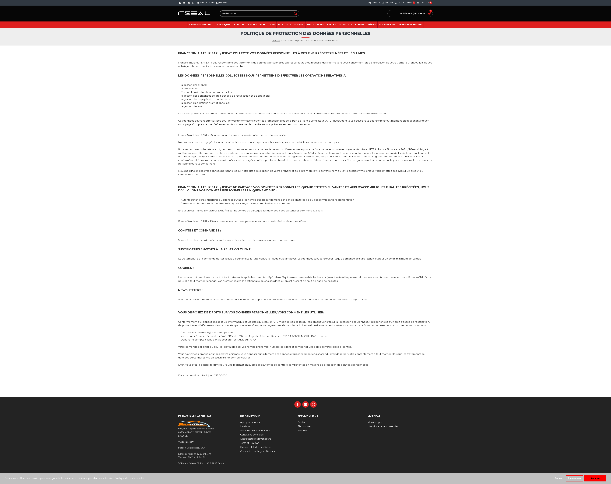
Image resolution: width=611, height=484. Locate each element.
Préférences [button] (574, 478)
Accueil (276, 40)
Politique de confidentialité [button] (129, 478)
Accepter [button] (595, 478)
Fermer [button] (558, 478)
